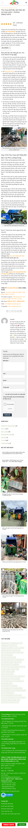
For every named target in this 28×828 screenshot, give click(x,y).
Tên (4, 373)
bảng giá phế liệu (9, 71)
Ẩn (9, 48)
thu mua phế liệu (10, 31)
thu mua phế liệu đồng (17, 688)
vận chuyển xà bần (15, 700)
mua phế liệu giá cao (19, 659)
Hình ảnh (3, 437)
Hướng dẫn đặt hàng (7, 803)
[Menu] (2, 2)
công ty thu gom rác (6, 643)
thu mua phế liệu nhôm (7, 683)
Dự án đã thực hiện (6, 434)
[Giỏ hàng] (26, 2)
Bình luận (6, 360)
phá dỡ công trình (5, 664)
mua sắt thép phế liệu (16, 256)
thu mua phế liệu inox (18, 681)
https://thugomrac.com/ (14, 306)
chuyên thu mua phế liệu (7, 8)
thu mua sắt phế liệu (6, 690)
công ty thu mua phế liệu (7, 648)
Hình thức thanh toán (7, 809)
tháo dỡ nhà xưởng (6, 700)
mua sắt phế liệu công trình (8, 662)
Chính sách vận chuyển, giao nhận (10, 814)
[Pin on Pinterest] (18, 311)
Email (5, 380)
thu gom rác (22, 666)
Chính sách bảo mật (6, 811)
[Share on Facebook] (10, 311)
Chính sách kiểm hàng (7, 806)
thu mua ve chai (17, 695)
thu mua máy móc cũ (6, 678)
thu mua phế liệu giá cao (7, 681)
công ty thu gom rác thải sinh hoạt (9, 645)
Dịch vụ (3, 429)
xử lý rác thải (4, 702)
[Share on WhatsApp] (7, 311)
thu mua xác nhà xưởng (7, 697)
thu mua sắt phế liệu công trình (19, 690)
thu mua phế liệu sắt (6, 688)
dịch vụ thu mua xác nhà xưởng (8, 657)
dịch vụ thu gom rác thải (17, 652)
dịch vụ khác (4, 432)
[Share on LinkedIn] (20, 311)
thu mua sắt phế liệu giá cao (8, 692)
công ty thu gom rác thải (17, 643)
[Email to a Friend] (15, 311)
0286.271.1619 (11, 301)
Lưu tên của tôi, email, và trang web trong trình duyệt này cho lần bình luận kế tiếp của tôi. (14, 396)
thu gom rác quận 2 (6, 669)
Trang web (6, 387)
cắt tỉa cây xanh (5, 650)
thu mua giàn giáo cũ (19, 676)
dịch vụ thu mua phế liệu (7, 655)
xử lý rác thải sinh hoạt (13, 702)
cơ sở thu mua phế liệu (19, 648)
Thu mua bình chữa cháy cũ (8, 676)
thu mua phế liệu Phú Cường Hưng (9, 685)
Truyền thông (5, 443)
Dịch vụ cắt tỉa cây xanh (15, 650)
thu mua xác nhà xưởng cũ (19, 697)
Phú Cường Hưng (14, 664)
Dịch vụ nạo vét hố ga (6, 652)
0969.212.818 (20, 301)
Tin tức (15, 8)
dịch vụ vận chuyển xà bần (7, 659)
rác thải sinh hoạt (5, 666)
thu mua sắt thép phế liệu (7, 695)
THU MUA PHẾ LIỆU (12, 288)
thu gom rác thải (15, 669)
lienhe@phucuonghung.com (13, 304)
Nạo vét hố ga (18, 662)
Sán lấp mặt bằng (14, 666)
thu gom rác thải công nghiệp (8, 671)
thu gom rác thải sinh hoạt (7, 674)
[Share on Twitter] (12, 311)
